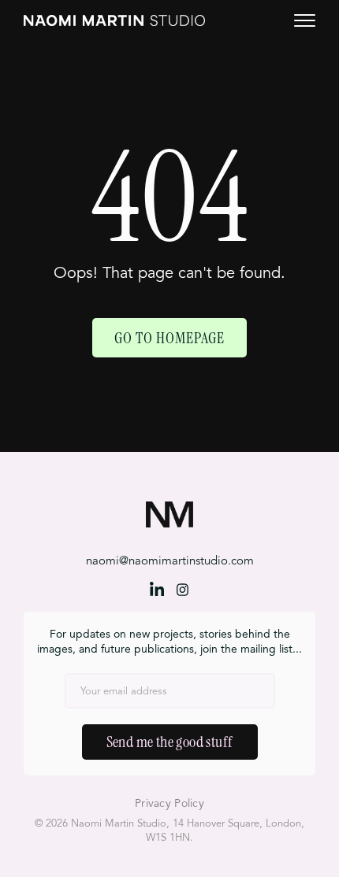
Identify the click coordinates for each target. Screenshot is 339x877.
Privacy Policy (169, 803)
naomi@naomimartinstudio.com (170, 562)
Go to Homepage (169, 337)
